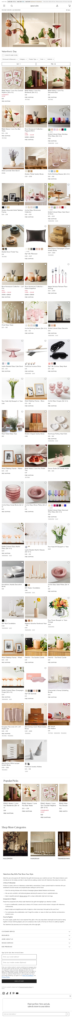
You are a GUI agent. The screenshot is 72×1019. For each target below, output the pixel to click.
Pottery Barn (45, 1)
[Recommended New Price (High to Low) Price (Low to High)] (18, 64)
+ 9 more (50, 132)
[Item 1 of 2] (36, 388)
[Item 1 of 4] (13, 421)
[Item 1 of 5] (36, 78)
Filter (52, 64)
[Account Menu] (57, 6)
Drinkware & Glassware (9, 59)
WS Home (65, 1)
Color (41, 59)
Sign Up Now (19, 981)
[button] (12, 6)
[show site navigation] (4, 6)
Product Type (32, 59)
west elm (4, 1)
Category (22, 59)
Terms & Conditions (27, 975)
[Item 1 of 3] (13, 158)
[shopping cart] (69, 6)
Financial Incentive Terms (25, 987)
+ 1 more (27, 251)
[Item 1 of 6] (13, 78)
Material (50, 59)
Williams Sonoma (59, 1)
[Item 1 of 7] (59, 78)
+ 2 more (50, 209)
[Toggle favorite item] (19, 786)
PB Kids (50, 1)
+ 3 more (50, 508)
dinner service (23, 896)
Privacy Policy (6, 977)
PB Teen (53, 1)
